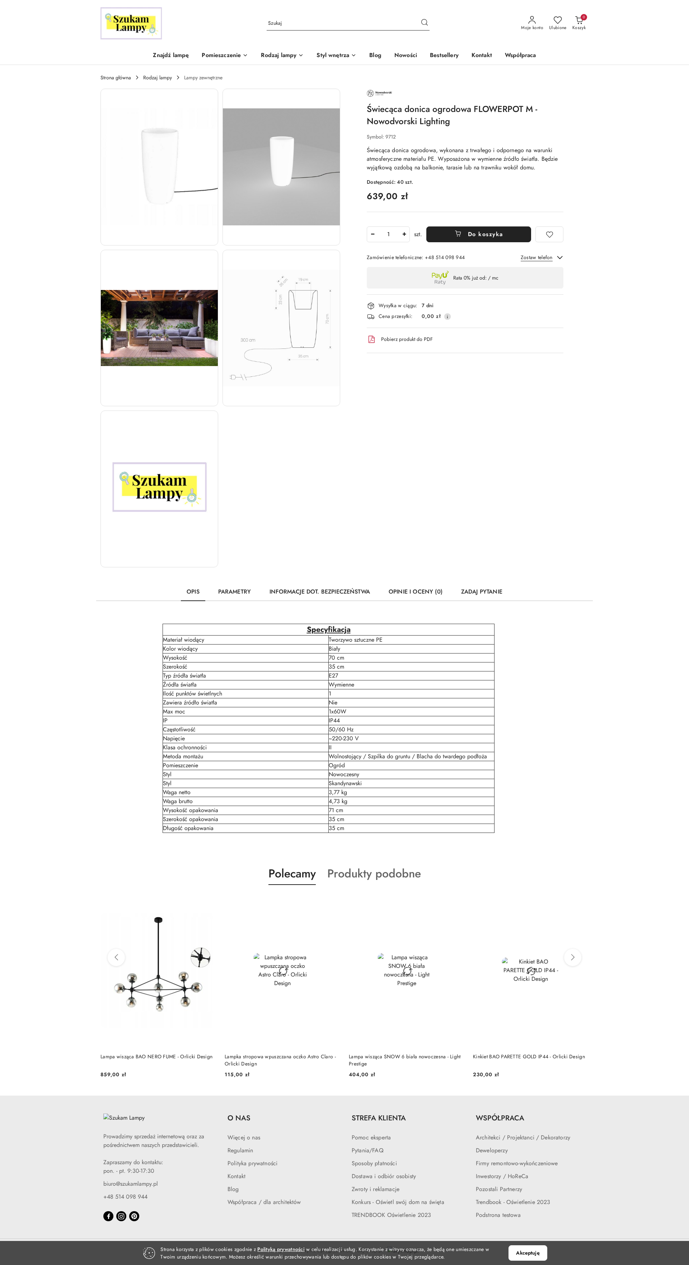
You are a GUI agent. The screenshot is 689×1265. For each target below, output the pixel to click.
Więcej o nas (244, 1137)
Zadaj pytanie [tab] (481, 591)
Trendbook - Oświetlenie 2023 (513, 1202)
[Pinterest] (134, 1216)
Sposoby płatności (374, 1163)
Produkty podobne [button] (374, 873)
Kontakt (236, 1176)
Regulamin (240, 1150)
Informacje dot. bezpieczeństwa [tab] (319, 591)
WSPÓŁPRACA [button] (500, 1118)
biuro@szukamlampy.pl (130, 1184)
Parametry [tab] (234, 591)
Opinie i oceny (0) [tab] (415, 591)
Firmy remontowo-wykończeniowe (517, 1163)
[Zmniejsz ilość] (372, 234)
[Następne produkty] (572, 957)
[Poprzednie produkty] (116, 957)
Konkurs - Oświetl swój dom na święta (398, 1202)
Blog (233, 1189)
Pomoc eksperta (371, 1137)
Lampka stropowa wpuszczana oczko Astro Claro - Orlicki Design (280, 1060)
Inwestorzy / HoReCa (502, 1176)
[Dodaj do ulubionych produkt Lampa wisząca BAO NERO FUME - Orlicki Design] (207, 901)
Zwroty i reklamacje (375, 1189)
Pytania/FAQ (368, 1150)
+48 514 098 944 (125, 1197)
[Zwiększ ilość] (404, 234)
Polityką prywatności (281, 1249)
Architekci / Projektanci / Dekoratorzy (523, 1137)
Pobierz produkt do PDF (407, 339)
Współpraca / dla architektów (264, 1202)
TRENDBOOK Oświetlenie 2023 (391, 1215)
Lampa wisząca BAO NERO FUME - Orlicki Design (156, 1056)
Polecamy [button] (292, 873)
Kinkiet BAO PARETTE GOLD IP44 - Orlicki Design (529, 1056)
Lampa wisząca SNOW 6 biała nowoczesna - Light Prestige (405, 1060)
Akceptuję (527, 1252)
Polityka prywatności (252, 1163)
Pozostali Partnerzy (499, 1189)
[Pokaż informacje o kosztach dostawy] (447, 316)
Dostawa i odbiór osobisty (384, 1176)
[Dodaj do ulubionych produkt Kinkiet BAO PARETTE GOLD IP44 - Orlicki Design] (580, 901)
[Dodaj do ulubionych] (549, 234)
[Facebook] (108, 1216)
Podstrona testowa (498, 1215)
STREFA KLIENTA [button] (379, 1118)
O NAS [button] (239, 1118)
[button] (225, 56)
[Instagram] (121, 1216)
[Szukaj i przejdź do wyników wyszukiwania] (425, 23)
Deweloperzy (492, 1150)
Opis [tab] (193, 591)
